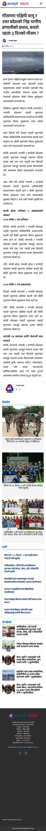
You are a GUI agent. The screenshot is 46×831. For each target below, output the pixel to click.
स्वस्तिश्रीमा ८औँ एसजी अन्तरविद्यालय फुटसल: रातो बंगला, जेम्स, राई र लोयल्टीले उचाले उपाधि (23, 533)
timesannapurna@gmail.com (27, 747)
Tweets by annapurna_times (12, 820)
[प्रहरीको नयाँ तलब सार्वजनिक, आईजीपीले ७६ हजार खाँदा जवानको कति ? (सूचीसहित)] (8, 675)
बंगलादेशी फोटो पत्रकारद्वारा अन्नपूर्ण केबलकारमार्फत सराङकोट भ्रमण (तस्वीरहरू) (23, 580)
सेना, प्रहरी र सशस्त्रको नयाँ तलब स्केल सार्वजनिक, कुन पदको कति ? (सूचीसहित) (28, 659)
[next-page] (43, 420)
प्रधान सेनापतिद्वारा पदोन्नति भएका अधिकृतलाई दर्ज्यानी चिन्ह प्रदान (18, 611)
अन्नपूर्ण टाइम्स (13, 41)
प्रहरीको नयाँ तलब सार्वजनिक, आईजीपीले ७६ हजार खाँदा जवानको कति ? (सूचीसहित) (29, 674)
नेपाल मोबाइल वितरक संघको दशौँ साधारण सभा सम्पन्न (29, 645)
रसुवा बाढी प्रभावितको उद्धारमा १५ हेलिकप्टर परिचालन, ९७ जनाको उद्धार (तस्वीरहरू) (23, 440)
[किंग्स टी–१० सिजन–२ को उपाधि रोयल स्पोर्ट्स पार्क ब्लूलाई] (23, 468)
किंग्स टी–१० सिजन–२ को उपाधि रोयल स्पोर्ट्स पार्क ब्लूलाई (23, 487)
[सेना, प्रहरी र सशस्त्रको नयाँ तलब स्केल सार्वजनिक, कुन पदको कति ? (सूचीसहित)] (8, 660)
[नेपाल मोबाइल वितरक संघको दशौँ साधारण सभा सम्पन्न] (8, 646)
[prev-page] (3, 420)
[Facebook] (16, 389)
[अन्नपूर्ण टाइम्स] (4, 41)
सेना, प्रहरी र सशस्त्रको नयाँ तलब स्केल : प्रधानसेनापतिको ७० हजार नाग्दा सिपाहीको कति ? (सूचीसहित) (29, 689)
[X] (20, 389)
